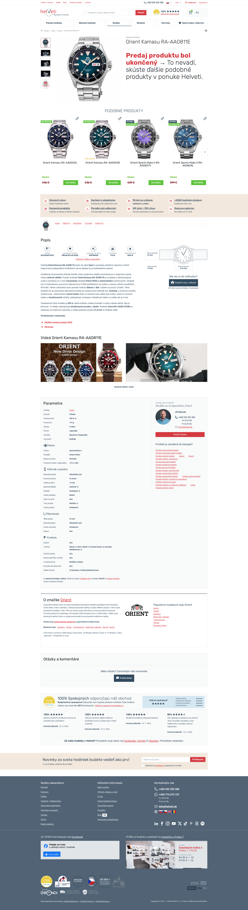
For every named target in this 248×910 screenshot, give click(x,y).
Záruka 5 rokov (57, 200)
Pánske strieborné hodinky (166, 465)
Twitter (180, 823)
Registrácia (203, 3)
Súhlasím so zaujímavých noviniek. (163, 766)
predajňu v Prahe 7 (172, 836)
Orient (53, 31)
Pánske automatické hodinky (167, 450)
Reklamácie (55, 801)
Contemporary (78, 627)
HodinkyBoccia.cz (102, 901)
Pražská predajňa (75, 2)
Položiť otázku (180, 434)
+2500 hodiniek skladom (188, 200)
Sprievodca (193, 23)
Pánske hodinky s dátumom (167, 459)
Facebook (162, 823)
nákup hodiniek (113, 579)
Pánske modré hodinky (191, 476)
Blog (64, 2)
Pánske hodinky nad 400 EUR (167, 471)
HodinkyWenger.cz (71, 901)
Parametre (78, 223)
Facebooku (130, 740)
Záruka (44, 815)
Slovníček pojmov (106, 805)
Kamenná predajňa (59, 208)
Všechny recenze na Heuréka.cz (109, 705)
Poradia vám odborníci (103, 208)
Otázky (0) (100, 223)
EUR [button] (177, 3)
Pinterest (191, 823)
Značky (46, 31)
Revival (105, 627)
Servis (43, 819)
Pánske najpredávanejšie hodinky (169, 453)
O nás (100, 796)
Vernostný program (49, 810)
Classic (69, 627)
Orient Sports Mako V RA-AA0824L (188, 164)
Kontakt (88, 2)
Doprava (44, 792)
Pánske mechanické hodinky (167, 473)
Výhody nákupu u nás (107, 792)
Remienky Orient (159, 626)
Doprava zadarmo (184, 208)
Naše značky (103, 787)
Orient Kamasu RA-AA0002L (60, 162)
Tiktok (186, 823)
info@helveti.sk (185, 427)
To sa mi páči (53, 854)
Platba (44, 796)
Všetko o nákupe (47, 2)
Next (205, 152)
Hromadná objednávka (108, 819)
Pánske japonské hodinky (166, 462)
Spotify (203, 823)
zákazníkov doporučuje (170, 14)
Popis (58, 223)
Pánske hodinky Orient (164, 488)
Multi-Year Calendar (93, 627)
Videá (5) (67, 223)
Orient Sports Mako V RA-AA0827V (145, 164)
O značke (89, 223)
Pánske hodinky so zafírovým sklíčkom (171, 485)
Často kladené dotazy (107, 801)
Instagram (168, 823)
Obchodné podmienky (51, 805)
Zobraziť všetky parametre (88, 259)
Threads (197, 823)
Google (141, 740)
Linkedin (157, 823)
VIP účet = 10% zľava (144, 208)
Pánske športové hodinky (166, 468)
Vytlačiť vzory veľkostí (185, 282)
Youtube (174, 823)
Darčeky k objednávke (103, 200)
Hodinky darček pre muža (166, 482)
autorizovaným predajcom (64, 622)
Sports (59, 31)
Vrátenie (44, 801)
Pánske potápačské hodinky (167, 476)
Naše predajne (47, 824)
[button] (169, 3)
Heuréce (153, 740)
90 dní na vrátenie (143, 200)
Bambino (61, 627)
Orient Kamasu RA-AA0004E (103, 162)
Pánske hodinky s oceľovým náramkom (171, 479)
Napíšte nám (85, 579)
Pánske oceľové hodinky (165, 456)
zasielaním (159, 766)
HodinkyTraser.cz (87, 901)
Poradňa (101, 810)
